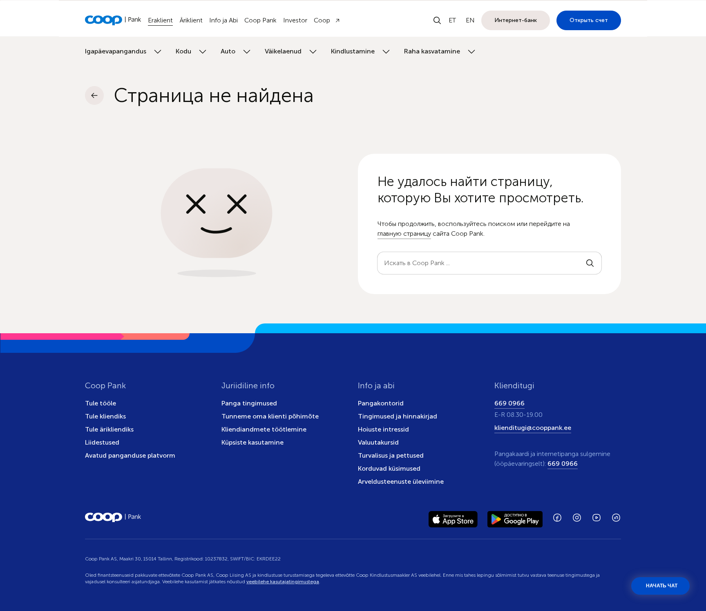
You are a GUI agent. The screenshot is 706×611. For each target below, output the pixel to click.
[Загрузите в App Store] (453, 517)
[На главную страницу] (113, 20)
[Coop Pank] (113, 517)
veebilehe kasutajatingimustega (282, 581)
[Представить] (590, 263)
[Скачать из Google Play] (515, 517)
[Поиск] (437, 20)
